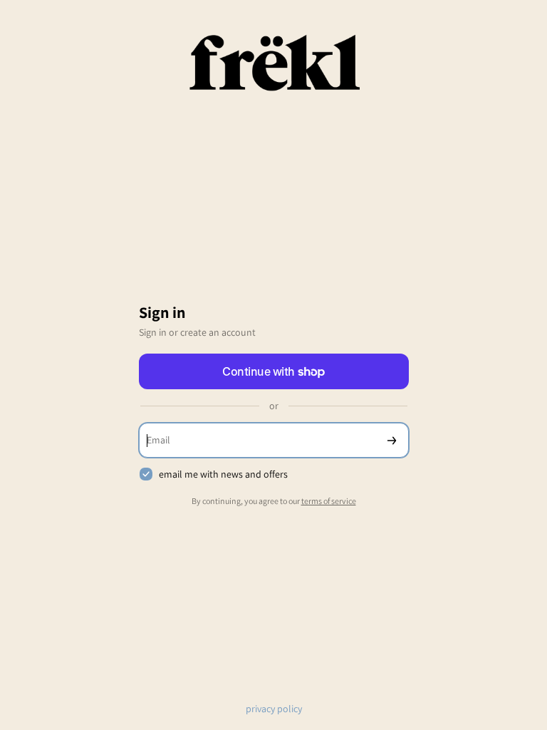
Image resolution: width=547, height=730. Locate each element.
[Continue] (392, 440)
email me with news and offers (223, 474)
